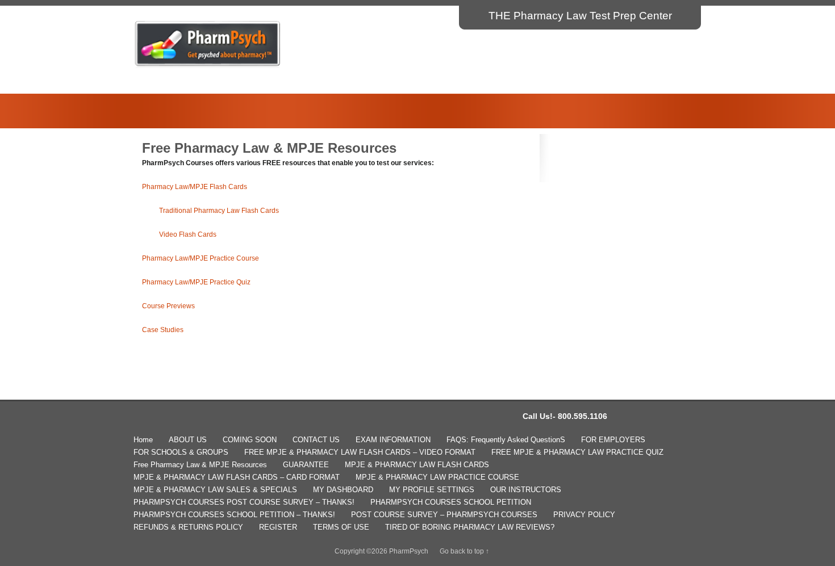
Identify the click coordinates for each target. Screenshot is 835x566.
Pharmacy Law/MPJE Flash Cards (194, 187)
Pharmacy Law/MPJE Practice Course (200, 258)
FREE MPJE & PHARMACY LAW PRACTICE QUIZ (577, 452)
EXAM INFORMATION (393, 439)
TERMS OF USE (341, 527)
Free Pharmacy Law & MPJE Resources (200, 464)
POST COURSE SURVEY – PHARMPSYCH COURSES (444, 514)
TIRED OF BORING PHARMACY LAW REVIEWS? (469, 527)
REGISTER (278, 527)
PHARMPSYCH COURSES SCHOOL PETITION (450, 502)
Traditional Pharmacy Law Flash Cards (219, 211)
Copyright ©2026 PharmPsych (381, 551)
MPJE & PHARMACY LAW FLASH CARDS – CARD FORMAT (236, 477)
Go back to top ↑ (464, 551)
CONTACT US (316, 439)
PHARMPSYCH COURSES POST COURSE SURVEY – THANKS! (243, 502)
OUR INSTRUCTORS (525, 489)
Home (143, 439)
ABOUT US (188, 439)
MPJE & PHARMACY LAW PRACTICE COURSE (437, 477)
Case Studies (162, 330)
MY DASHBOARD (343, 489)
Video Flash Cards (187, 234)
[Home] (207, 66)
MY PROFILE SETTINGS (431, 489)
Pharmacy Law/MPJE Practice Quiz (196, 282)
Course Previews (168, 306)
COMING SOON (250, 439)
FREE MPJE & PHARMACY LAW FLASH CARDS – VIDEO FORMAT (359, 452)
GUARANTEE (306, 464)
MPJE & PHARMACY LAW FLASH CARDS (417, 464)
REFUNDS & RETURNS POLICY (188, 527)
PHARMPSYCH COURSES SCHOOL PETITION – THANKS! (234, 514)
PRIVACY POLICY (584, 514)
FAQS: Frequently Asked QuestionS (505, 439)
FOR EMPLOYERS (613, 439)
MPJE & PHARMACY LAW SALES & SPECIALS (215, 489)
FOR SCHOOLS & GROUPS (180, 452)
